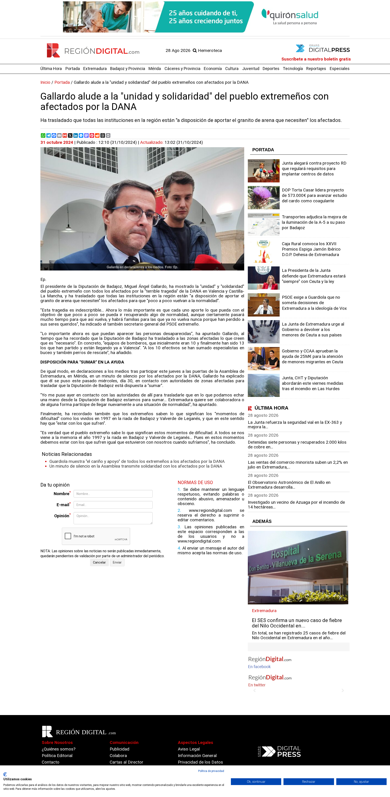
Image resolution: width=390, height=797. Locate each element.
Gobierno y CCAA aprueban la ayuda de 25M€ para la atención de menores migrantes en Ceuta (312, 356)
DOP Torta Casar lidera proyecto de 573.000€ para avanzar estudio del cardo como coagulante (314, 195)
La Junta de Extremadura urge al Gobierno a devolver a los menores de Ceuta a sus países (313, 330)
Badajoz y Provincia (127, 68)
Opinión (62, 515)
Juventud (250, 68)
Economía (213, 68)
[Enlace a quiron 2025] (195, 17)
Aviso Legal (189, 749)
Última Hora (51, 68)
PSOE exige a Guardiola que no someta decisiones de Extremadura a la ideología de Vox (314, 303)
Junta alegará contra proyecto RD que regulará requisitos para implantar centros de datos (314, 169)
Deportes (271, 68)
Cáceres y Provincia (182, 68)
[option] (195, 17)
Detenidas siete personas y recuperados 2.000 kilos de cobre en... (297, 445)
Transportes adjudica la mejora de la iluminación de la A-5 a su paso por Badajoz (314, 222)
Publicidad (119, 749)
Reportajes (316, 68)
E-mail (64, 504)
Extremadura (95, 68)
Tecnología (293, 68)
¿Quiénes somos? (58, 749)
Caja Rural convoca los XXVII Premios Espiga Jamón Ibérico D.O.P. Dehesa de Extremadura (311, 249)
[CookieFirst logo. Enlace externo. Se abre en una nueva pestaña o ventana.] (5, 774)
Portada (72, 68)
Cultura (232, 68)
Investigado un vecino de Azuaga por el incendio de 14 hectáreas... (296, 505)
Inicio (45, 82)
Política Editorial (57, 755)
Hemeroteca (209, 50)
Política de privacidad (211, 771)
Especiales (340, 68)
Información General (197, 755)
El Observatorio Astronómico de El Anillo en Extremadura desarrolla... (289, 485)
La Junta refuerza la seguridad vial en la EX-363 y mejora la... (295, 425)
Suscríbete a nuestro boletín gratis (316, 59)
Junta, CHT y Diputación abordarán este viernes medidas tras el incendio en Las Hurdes (312, 383)
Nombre (62, 493)
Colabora (118, 755)
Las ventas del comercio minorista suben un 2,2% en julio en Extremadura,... (298, 465)
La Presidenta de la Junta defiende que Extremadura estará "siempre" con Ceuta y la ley (314, 276)
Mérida (155, 68)
